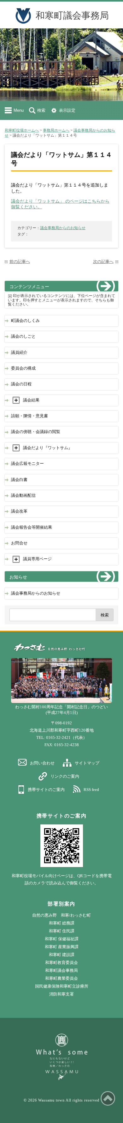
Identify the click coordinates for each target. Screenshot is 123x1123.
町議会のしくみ (25, 320)
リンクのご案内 (64, 776)
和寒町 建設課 (61, 954)
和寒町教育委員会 (61, 962)
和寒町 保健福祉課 (62, 938)
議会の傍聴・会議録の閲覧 (35, 432)
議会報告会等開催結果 (31, 527)
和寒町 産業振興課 (62, 946)
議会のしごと (23, 336)
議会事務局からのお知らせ (62, 228)
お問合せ (19, 543)
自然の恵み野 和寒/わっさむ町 (61, 915)
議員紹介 (19, 352)
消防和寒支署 (61, 994)
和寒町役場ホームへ (22, 130)
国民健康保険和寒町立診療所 (61, 986)
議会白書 (19, 480)
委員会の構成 (23, 368)
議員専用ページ (37, 559)
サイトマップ (87, 763)
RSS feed (91, 789)
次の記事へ (103, 261)
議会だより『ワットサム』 (47, 448)
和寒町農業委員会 (61, 978)
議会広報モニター (27, 463)
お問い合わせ (42, 763)
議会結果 (31, 400)
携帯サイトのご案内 (46, 789)
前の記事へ (19, 261)
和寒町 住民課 (61, 931)
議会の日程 (21, 384)
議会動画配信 (23, 495)
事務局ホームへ (56, 130)
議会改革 (19, 511)
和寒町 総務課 (61, 923)
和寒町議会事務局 (72, 15)
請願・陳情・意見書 (29, 416)
